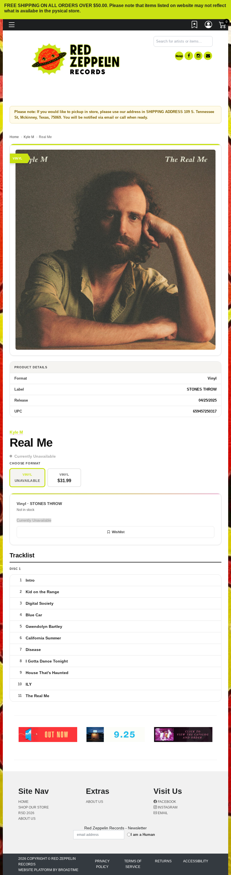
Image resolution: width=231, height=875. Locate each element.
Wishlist (118, 532)
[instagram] (198, 56)
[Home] (76, 59)
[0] (222, 26)
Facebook (166, 802)
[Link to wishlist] (195, 26)
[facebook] (189, 56)
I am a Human (143, 834)
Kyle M (29, 137)
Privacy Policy (102, 864)
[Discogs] (179, 56)
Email (162, 813)
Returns (163, 861)
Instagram (167, 807)
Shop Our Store (33, 807)
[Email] (208, 56)
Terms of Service (132, 864)
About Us (26, 819)
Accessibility (195, 861)
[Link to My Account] (209, 26)
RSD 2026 (26, 813)
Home (14, 137)
